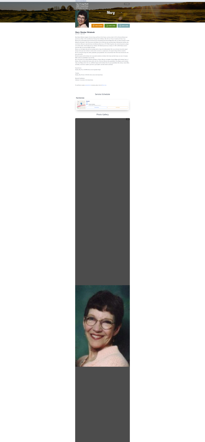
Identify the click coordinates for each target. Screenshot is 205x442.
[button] (81, 104)
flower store (104, 85)
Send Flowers (118, 107)
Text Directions (96, 107)
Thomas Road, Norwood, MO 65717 (94, 105)
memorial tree (88, 85)
